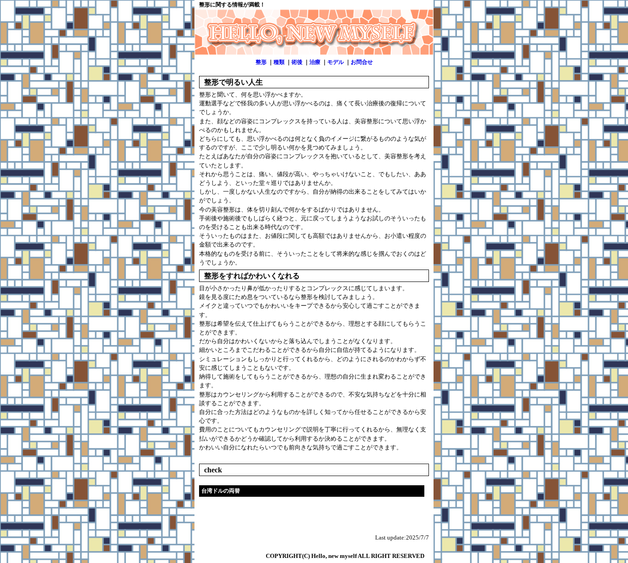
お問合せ (362, 62)
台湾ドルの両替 (220, 491)
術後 (297, 62)
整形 (261, 62)
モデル (335, 62)
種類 (279, 62)
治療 (314, 62)
